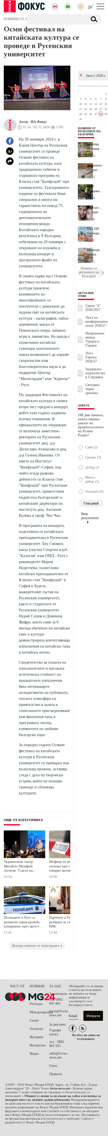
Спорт (34, 1020)
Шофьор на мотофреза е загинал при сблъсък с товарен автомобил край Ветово (67, 867)
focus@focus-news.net (59, 1013)
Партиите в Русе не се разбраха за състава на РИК (66, 922)
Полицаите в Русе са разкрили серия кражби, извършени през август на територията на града (22, 923)
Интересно (38, 1045)
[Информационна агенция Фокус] (72, 1028)
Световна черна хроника (92, 389)
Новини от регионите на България (89, 131)
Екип (53, 1066)
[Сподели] (10, 161)
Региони (36, 1004)
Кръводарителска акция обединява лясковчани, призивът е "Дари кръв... (95, 252)
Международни (39, 1012)
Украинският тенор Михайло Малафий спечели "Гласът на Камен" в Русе (18, 867)
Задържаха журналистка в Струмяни (95, 373)
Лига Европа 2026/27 (91, 357)
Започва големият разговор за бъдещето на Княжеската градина (95, 146)
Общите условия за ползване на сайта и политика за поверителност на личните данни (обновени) (53, 1098)
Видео (34, 1054)
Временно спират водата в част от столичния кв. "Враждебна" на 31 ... (95, 167)
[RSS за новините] (82, 1028)
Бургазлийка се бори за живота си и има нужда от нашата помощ (95, 210)
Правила (55, 1074)
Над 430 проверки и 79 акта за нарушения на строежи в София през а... (95, 231)
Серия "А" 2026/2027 (93, 308)
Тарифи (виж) (55, 1032)
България (36, 995)
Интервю (36, 1037)
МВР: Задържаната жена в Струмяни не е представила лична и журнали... (95, 189)
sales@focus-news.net (58, 1055)
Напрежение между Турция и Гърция (94, 339)
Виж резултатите (90, 516)
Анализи (36, 1029)
